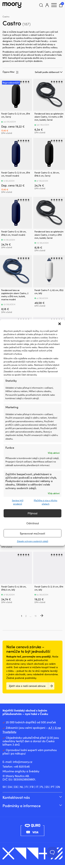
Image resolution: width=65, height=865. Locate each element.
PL (41, 787)
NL (21, 787)
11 (35, 616)
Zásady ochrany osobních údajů (32, 541)
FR (32, 787)
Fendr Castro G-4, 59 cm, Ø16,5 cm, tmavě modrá (13, 233)
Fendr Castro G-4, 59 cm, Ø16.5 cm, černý (47, 174)
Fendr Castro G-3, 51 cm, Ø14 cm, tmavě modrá (15, 174)
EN (58, 787)
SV (4, 787)
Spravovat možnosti (32, 533)
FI (26, 787)
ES (47, 787)
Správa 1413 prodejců (17, 502)
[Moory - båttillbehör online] (12, 5)
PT (52, 787)
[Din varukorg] (60, 5)
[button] (59, 324)
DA (10, 787)
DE (16, 787)
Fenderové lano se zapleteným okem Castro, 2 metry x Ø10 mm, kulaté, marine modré (14, 295)
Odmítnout (32, 523)
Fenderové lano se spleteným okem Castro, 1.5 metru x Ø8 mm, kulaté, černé (49, 116)
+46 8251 (19, 766)
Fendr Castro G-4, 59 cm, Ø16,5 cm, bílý (13, 588)
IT (37, 787)
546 (27, 766)
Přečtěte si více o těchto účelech (45, 502)
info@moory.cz (22, 762)
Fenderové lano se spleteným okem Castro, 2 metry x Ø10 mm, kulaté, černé (49, 234)
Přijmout (32, 513)
